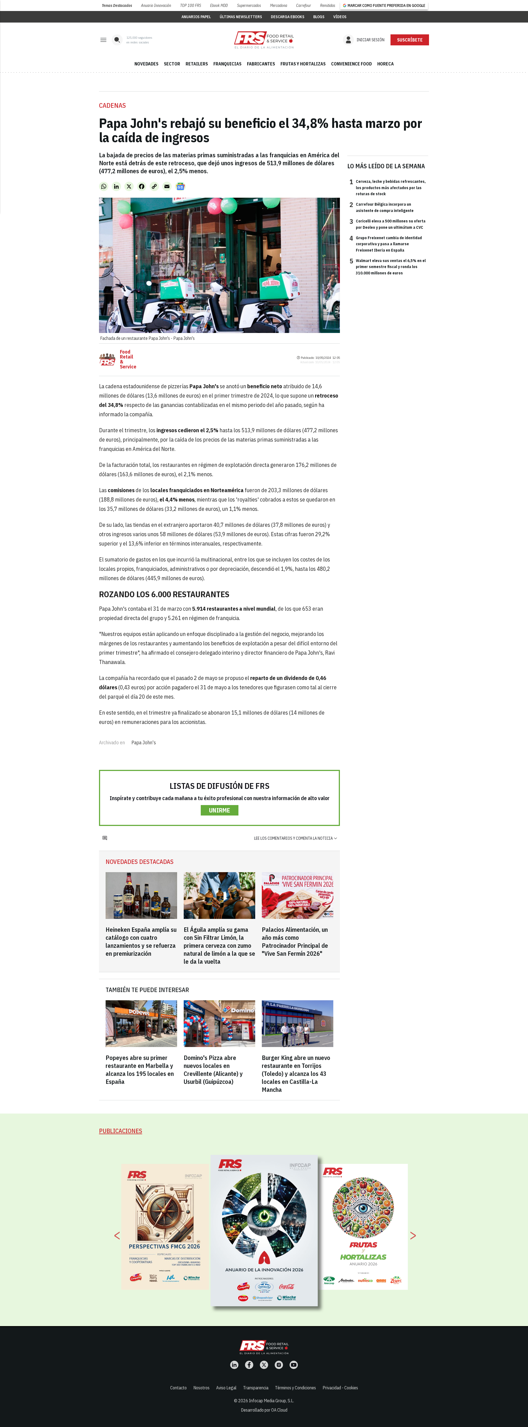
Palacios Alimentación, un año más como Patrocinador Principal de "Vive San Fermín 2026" (295, 941)
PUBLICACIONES (120, 1131)
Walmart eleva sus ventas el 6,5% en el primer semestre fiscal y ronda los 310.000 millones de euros (388, 267)
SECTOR (172, 64)
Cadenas (112, 105)
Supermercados (249, 5)
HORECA (385, 64)
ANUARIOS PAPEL (196, 16)
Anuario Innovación (156, 5)
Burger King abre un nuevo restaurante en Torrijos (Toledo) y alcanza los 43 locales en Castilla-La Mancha (296, 1073)
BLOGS (318, 16)
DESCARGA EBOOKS (287, 16)
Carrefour (303, 5)
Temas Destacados (117, 5)
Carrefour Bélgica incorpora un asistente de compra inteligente (382, 207)
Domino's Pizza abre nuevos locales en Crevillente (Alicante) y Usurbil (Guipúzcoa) (213, 1070)
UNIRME (219, 810)
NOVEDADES (146, 64)
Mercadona (278, 5)
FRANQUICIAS (227, 64)
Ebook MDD (219, 5)
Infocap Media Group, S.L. (271, 1400)
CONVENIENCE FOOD (351, 64)
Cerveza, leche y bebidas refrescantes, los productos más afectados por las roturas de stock (388, 187)
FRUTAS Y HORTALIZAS (303, 64)
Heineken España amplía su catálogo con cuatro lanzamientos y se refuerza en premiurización (141, 941)
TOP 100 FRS (190, 5)
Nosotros (201, 1387)
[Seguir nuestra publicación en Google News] (180, 186)
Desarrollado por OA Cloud (264, 1410)
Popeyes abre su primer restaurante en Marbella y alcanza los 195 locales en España (140, 1070)
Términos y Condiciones (295, 1387)
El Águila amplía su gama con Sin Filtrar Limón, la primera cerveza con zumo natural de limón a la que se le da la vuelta (219, 945)
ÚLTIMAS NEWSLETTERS (241, 16)
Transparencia (255, 1387)
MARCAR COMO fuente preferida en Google (386, 5)
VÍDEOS (339, 16)
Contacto (178, 1387)
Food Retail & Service (128, 359)
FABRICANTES (261, 64)
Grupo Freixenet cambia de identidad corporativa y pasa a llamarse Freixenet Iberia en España (386, 244)
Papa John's (143, 742)
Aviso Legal (226, 1387)
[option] (264, 1230)
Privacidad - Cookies (340, 1387)
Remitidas (327, 5)
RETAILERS (197, 64)
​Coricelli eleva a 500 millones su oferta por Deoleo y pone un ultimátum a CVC (387, 224)
